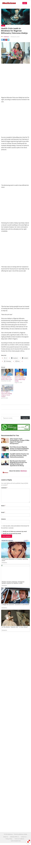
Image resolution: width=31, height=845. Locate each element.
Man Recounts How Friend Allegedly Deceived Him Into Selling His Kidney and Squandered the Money (18, 463)
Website (3, 519)
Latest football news (16, 841)
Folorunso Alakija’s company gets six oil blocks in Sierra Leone (6, 378)
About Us (5, 836)
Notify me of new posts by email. (12, 533)
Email (3, 512)
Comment (4, 487)
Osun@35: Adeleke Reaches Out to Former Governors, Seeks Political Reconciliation (19, 455)
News (3, 25)
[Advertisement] (15, 80)
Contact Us (23, 836)
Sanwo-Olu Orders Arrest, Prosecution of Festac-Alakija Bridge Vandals (20, 379)
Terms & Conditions (19, 838)
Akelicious (6, 36)
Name (3, 505)
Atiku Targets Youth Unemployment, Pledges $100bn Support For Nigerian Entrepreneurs (19, 441)
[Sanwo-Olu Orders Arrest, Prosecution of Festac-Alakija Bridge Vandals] (21, 372)
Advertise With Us (14, 836)
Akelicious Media (23, 834)
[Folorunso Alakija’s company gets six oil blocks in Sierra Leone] (7, 372)
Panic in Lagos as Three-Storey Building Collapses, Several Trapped (6, 394)
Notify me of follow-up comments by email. (15, 531)
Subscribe (25, 418)
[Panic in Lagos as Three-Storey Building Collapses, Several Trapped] (7, 387)
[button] (15, 16)
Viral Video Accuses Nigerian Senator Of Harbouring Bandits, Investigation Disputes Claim (19, 448)
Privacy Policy (9, 838)
